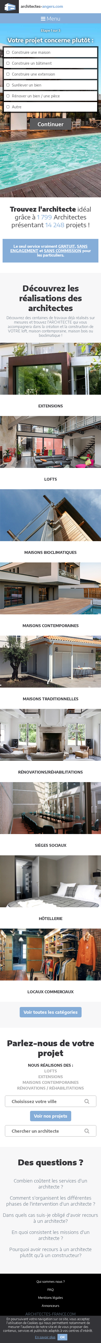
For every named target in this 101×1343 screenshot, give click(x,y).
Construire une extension (33, 74)
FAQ (50, 1290)
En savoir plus (45, 1337)
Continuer (50, 124)
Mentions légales (50, 1298)
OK (62, 1337)
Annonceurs (50, 1306)
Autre (16, 107)
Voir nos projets (50, 1116)
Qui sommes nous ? (51, 1282)
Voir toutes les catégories (51, 1012)
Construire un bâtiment (32, 63)
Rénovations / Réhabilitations (50, 1088)
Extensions (50, 1077)
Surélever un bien (26, 85)
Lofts (50, 1071)
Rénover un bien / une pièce (36, 96)
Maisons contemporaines (51, 1082)
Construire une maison (31, 52)
